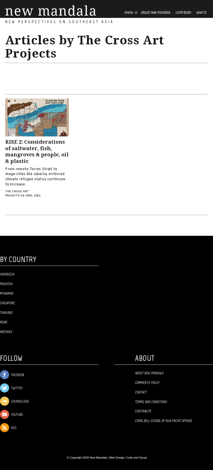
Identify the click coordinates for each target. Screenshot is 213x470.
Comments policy (147, 383)
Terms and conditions (151, 402)
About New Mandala (155, 12)
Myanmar (6, 294)
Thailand (6, 313)
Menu (129, 12)
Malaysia (6, 284)
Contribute (143, 411)
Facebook (17, 375)
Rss (13, 428)
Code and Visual (136, 457)
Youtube (16, 415)
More (4, 322)
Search (201, 12)
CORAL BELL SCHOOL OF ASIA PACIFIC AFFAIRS (163, 421)
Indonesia (7, 274)
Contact (141, 392)
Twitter (16, 388)
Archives (6, 332)
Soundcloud (19, 402)
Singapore (7, 303)
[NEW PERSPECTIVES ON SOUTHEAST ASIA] (50, 10)
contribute (183, 12)
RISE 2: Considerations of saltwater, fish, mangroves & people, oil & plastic (37, 151)
